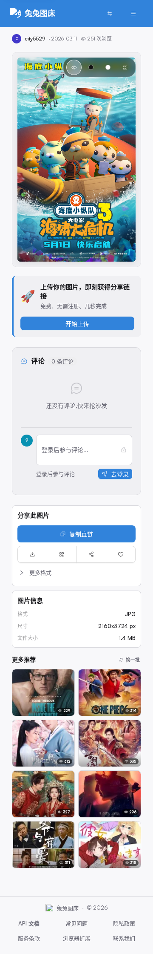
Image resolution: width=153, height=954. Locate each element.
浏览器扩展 (77, 938)
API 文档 (29, 923)
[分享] (91, 554)
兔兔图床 (40, 13)
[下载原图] (32, 554)
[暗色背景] (91, 67)
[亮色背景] (108, 67)
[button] (76, 573)
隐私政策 (124, 923)
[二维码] (61, 554)
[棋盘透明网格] (125, 67)
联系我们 (124, 938)
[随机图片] (109, 13)
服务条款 (29, 938)
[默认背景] (74, 67)
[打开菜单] (133, 13)
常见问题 (76, 923)
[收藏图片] (121, 554)
